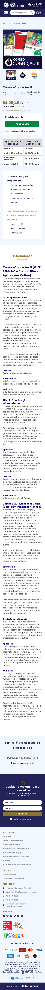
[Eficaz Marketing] (24, 986)
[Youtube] (15, 916)
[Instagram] (7, 916)
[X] (22, 916)
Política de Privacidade (13, 878)
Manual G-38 (17, 224)
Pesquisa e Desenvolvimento (16, 848)
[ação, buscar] (31, 12)
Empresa (7, 837)
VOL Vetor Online (19, 23)
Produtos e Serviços (12, 852)
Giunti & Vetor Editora (13, 841)
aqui (13, 131)
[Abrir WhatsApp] (39, 984)
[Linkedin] (18, 916)
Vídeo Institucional (11, 845)
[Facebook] (4, 916)
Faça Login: (22, 123)
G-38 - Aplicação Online (22, 185)
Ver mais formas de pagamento (16, 111)
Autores (6, 860)
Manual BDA (17, 233)
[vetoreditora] (22, 5)
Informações (22, 256)
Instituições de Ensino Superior (17, 864)
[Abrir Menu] (5, 12)
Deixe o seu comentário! (22, 763)
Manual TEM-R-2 (19, 228)
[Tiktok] (11, 916)
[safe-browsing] (14, 935)
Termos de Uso (9, 874)
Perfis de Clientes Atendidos (16, 856)
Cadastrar (22, 814)
